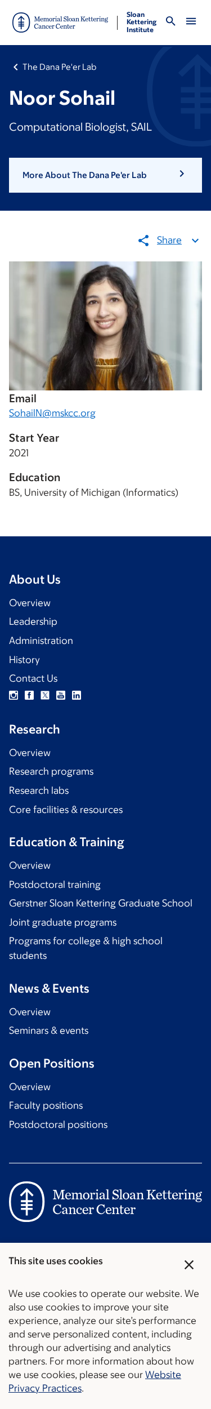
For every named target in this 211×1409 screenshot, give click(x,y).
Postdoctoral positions (58, 1124)
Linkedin (76, 695)
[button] (105, 175)
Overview (30, 602)
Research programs (51, 771)
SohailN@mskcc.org (52, 413)
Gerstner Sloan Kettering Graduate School (100, 903)
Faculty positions (46, 1105)
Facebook (29, 695)
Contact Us (33, 678)
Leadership (33, 621)
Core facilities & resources (66, 809)
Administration (41, 640)
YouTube (60, 695)
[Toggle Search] (170, 23)
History (24, 659)
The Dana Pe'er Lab (59, 67)
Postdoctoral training (55, 884)
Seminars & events (48, 1030)
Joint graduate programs (62, 922)
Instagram (13, 695)
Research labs (39, 790)
